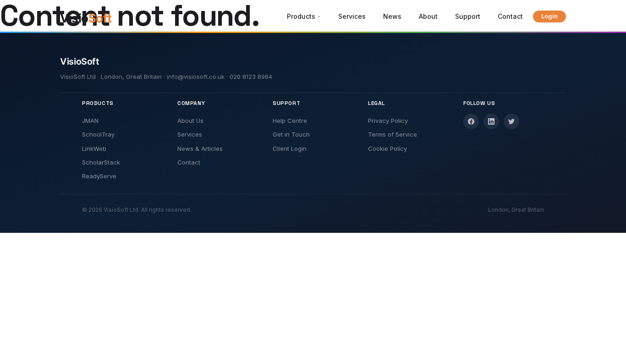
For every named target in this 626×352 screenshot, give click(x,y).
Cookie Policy (387, 148)
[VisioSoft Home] (96, 18)
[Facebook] (471, 121)
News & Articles (200, 148)
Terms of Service (392, 134)
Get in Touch (291, 134)
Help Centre (290, 120)
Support (467, 16)
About (428, 16)
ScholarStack (101, 162)
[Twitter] (511, 121)
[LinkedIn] (491, 121)
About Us (190, 120)
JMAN (90, 120)
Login (549, 16)
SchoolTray (98, 134)
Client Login (290, 148)
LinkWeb (94, 148)
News (392, 16)
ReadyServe (99, 176)
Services (352, 16)
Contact (510, 16)
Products (301, 16)
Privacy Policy (388, 120)
